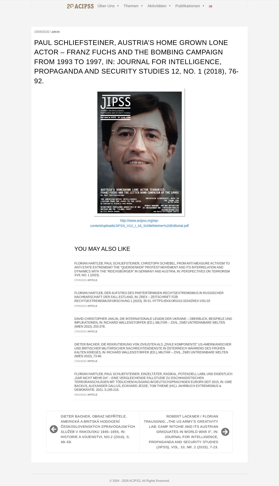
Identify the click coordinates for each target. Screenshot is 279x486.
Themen (131, 6)
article (56, 31)
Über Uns (106, 6)
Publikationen (187, 6)
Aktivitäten (156, 6)
